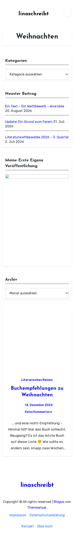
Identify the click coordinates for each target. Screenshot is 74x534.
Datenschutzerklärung (47, 515)
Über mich (45, 526)
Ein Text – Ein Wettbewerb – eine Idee (34, 106)
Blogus (59, 502)
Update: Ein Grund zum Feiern (29, 122)
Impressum (17, 515)
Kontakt (28, 526)
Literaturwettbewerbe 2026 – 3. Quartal (37, 137)
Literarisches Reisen (37, 380)
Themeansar (36, 507)
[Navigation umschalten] (3, 12)
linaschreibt (33, 14)
